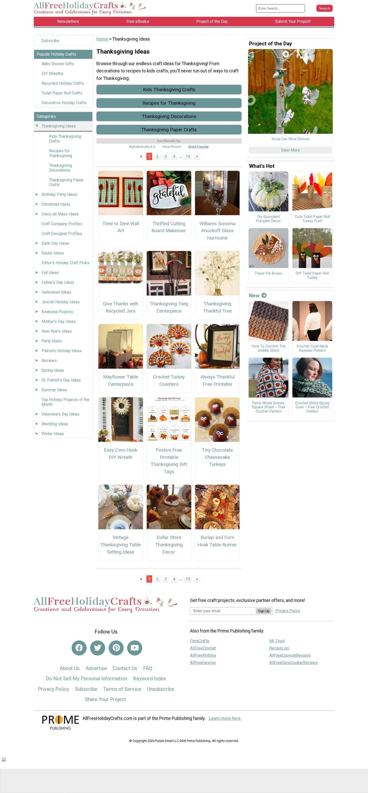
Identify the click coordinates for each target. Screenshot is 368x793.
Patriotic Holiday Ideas (62, 350)
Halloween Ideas (56, 292)
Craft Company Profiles (62, 223)
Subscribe (50, 40)
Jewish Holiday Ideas (61, 302)
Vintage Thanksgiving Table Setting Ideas (120, 545)
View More (290, 150)
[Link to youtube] (134, 647)
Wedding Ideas (55, 424)
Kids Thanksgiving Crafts (65, 139)
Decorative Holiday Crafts (64, 102)
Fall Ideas (50, 272)
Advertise (96, 668)
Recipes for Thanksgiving (60, 153)
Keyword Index (149, 679)
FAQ (147, 668)
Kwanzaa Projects (57, 311)
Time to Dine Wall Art (120, 227)
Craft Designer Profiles (62, 233)
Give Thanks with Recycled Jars (120, 307)
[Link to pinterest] (116, 647)
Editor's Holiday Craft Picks (65, 262)
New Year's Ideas (57, 331)
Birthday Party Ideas (59, 194)
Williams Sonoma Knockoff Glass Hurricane (217, 231)
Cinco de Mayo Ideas (60, 214)
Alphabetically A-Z (142, 147)
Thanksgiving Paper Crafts (66, 182)
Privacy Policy (53, 689)
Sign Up (263, 611)
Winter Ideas (53, 433)
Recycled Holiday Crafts (63, 83)
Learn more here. (225, 718)
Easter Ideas (53, 253)
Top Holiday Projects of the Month (65, 402)
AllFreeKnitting (203, 655)
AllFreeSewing (203, 662)
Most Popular (198, 147)
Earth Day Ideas (55, 243)
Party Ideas (52, 341)
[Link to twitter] (97, 647)
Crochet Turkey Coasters (169, 380)
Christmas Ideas (56, 204)
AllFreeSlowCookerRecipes (293, 662)
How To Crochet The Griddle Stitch (269, 348)
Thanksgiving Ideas (59, 126)
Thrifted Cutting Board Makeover (168, 227)
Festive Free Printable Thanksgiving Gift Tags (169, 460)
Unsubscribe (160, 689)
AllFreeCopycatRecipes (290, 655)
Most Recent (172, 147)
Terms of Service (122, 689)
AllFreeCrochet (203, 648)
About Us (70, 668)
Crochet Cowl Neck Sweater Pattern (312, 348)
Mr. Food (277, 640)
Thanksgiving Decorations (60, 168)
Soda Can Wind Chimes (290, 139)
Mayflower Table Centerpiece (120, 380)
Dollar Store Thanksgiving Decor (169, 545)
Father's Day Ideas (58, 282)
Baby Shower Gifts (58, 63)
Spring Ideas (53, 370)
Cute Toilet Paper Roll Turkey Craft (312, 219)
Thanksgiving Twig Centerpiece (168, 307)
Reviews (49, 360)
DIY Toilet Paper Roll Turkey (312, 276)
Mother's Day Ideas (59, 321)
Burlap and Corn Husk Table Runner (217, 541)
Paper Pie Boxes (268, 274)
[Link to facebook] (79, 647)
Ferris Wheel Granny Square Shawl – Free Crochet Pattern (268, 407)
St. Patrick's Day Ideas (61, 380)
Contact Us (125, 668)
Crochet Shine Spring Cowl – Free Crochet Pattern (312, 407)
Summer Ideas (54, 389)
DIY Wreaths (52, 73)
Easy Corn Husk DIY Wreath (120, 453)
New (254, 296)
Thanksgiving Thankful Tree (217, 307)
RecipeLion (279, 648)
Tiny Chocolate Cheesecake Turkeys (217, 457)
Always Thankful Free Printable (217, 380)
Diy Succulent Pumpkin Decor (268, 219)
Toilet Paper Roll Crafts (62, 93)
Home (102, 39)
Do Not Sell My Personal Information (86, 679)
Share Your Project (105, 699)
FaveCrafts (199, 640)
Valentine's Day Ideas (60, 414)
